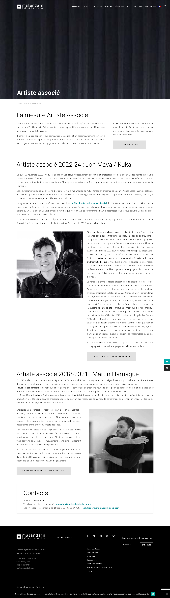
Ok (153, 594)
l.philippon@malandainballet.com (101, 507)
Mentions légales (94, 564)
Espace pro (92, 560)
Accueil (19, 103)
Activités (26, 103)
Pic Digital (40, 586)
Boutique (91, 556)
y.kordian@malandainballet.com (73, 504)
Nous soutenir (93, 553)
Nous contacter (94, 549)
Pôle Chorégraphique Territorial (89, 203)
